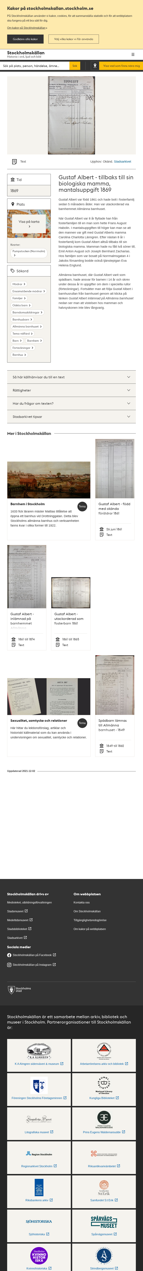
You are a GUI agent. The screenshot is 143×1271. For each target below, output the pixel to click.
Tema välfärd (21, 333)
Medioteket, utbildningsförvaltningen (29, 902)
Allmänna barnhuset (26, 326)
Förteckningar (21, 348)
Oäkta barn (20, 305)
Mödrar (17, 284)
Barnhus (18, 354)
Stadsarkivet (122, 161)
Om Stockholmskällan (87, 911)
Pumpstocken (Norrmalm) (29, 251)
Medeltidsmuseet (17, 920)
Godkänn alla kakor (25, 39)
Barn (16, 340)
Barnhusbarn (21, 319)
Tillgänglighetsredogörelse (90, 920)
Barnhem (33, 340)
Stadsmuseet (15, 911)
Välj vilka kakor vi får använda (73, 39)
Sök (75, 66)
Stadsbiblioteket (17, 929)
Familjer (18, 298)
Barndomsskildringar (26, 312)
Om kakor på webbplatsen (90, 929)
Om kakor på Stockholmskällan (26, 27)
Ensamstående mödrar (27, 291)
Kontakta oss (82, 902)
